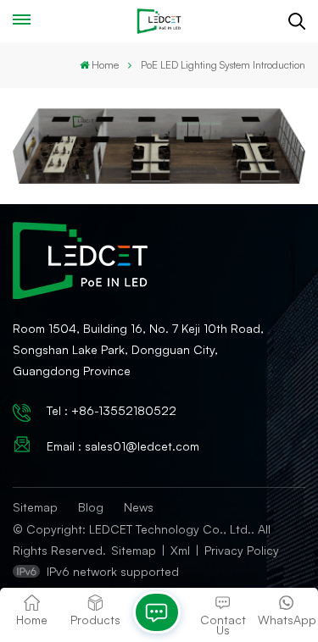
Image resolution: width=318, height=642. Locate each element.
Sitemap (35, 507)
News (138, 507)
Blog (90, 507)
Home (105, 64)
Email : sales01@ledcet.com (123, 446)
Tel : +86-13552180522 (111, 410)
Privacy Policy (241, 550)
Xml (180, 550)
